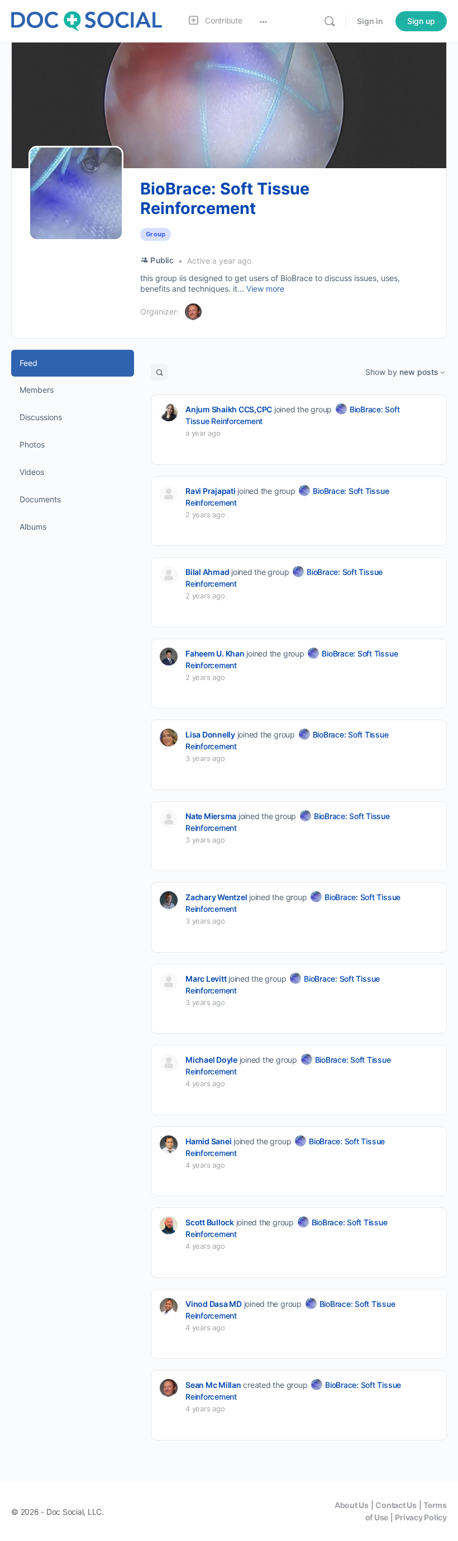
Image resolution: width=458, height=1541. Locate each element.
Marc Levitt (205, 978)
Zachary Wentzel (216, 897)
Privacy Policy (421, 1517)
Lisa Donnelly (210, 734)
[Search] (329, 21)
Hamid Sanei (208, 1141)
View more (265, 288)
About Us (352, 1505)
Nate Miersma (210, 816)
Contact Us (396, 1505)
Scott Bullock (209, 1222)
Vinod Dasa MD (213, 1304)
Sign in (370, 21)
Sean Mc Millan (213, 1385)
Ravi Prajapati (210, 491)
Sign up (421, 21)
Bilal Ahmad (207, 572)
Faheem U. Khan (215, 653)
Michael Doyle (211, 1059)
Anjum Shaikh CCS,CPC (228, 409)
